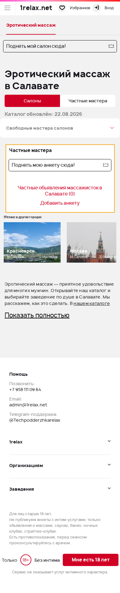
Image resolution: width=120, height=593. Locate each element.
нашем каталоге (92, 303)
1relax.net (36, 8)
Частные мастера (88, 101)
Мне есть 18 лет (91, 560)
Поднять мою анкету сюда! (43, 165)
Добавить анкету (60, 203)
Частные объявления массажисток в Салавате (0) (60, 191)
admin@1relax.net (28, 405)
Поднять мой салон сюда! (36, 46)
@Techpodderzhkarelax (34, 420)
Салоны (32, 101)
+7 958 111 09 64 (25, 389)
